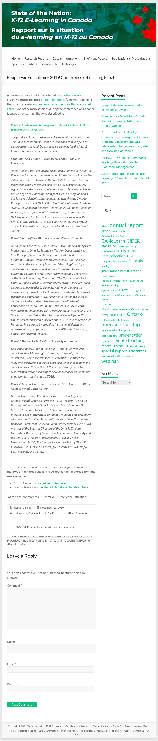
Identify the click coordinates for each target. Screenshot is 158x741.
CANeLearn (113, 240)
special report (114, 351)
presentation (131, 335)
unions (128, 356)
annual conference (53, 99)
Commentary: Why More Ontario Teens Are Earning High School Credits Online (123, 120)
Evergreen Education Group (114, 261)
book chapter (119, 231)
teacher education (112, 356)
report (106, 346)
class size (108, 246)
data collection (113, 255)
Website (12, 684)
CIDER (133, 240)
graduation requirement (121, 271)
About (33, 64)
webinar (109, 360)
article (105, 231)
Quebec (106, 341)
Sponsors (18, 64)
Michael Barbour (23, 507)
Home (16, 58)
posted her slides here (51, 483)
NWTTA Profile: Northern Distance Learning (43, 527)
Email (11, 664)
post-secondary (109, 335)
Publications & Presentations (131, 58)
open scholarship (120, 324)
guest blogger (107, 276)
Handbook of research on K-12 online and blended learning (122, 283)
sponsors (137, 350)
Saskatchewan (137, 346)
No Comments (80, 513)
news (145, 309)
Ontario (48, 496)
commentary (127, 246)
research (120, 345)
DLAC (131, 256)
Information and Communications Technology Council (124, 297)
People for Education (70, 95)
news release (109, 314)
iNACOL (124, 290)
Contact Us (49, 64)
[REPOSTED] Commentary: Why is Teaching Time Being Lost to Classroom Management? (124, 162)
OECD (122, 315)
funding (105, 266)
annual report (126, 225)
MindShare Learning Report (121, 309)
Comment (14, 585)
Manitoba (106, 304)
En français (69, 64)
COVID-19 (127, 250)
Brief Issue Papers (95, 58)
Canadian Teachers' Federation (115, 236)
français (135, 260)
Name (12, 641)
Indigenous (138, 290)
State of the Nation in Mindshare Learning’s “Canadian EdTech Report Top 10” (125, 178)
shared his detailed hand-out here (66, 487)
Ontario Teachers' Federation (115, 320)
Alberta (104, 226)
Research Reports (36, 58)
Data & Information (66, 58)
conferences (31, 496)
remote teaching (129, 340)
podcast (129, 330)
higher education (109, 290)
